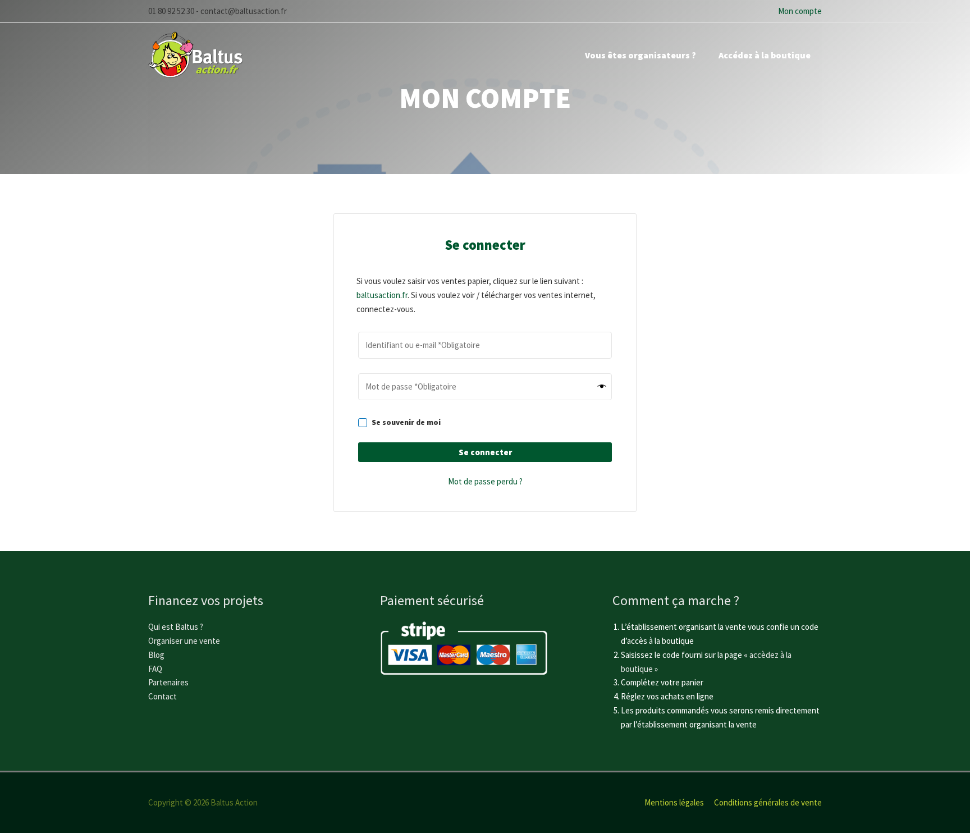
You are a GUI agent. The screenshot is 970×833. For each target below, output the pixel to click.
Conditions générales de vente (768, 802)
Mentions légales (674, 802)
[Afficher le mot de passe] (602, 386)
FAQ (155, 668)
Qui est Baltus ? (175, 626)
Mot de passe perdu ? (485, 481)
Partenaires (168, 682)
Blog (156, 654)
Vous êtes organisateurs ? (640, 55)
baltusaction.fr (382, 295)
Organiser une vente (184, 640)
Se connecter (485, 452)
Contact (162, 696)
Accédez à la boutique (765, 55)
